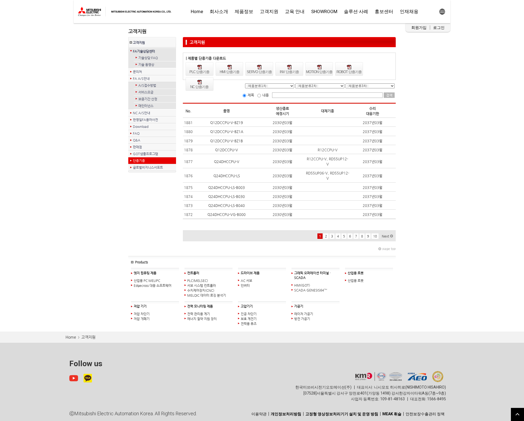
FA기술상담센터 (144, 51)
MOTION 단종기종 (319, 72)
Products (141, 262)
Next (385, 236)
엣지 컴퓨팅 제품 (145, 273)
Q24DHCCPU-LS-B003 (226, 187)
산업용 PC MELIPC (147, 280)
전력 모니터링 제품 (200, 306)
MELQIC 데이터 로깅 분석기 (206, 295)
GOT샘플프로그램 (145, 154)
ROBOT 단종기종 (349, 72)
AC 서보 (246, 280)
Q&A (136, 140)
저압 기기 (140, 306)
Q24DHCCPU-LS (226, 176)
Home (197, 11)
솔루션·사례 (356, 11)
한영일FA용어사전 (145, 120)
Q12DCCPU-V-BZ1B (226, 141)
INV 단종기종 (289, 72)
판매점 (137, 147)
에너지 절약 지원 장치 (202, 319)
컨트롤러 (193, 273)
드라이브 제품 (250, 273)
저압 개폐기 (142, 319)
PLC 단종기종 (199, 72)
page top (389, 249)
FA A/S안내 (141, 78)
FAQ (136, 133)
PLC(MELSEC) (197, 280)
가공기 (298, 306)
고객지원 (269, 11)
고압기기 (247, 306)
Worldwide (442, 11)
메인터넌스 (145, 106)
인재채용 (409, 11)
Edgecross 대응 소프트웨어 (152, 285)
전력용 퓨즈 (249, 324)
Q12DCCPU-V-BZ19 (226, 123)
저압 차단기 (142, 314)
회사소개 (219, 11)
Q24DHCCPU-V (226, 162)
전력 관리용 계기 (198, 314)
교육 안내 (295, 11)
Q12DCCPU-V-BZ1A (226, 132)
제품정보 (244, 11)
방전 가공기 (302, 319)
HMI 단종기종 (229, 72)
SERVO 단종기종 (259, 72)
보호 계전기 (249, 319)
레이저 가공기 (303, 314)
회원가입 (419, 27)
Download (141, 126)
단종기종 (139, 161)
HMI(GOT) (302, 285)
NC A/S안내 (141, 113)
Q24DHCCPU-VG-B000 (226, 214)
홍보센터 (384, 11)
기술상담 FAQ (148, 58)
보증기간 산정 (147, 99)
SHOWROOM (324, 11)
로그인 (439, 27)
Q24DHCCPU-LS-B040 (226, 205)
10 (375, 236)
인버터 (245, 285)
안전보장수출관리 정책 (425, 414)
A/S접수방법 (147, 85)
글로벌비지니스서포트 (149, 167)
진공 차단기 (249, 314)
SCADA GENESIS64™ (310, 290)
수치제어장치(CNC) (200, 290)
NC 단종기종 (199, 87)
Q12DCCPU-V (226, 150)
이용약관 (259, 414)
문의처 (137, 72)
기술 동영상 (146, 65)
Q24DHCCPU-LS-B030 (226, 196)
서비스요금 (145, 92)
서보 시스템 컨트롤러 (201, 285)
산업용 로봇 (356, 273)
